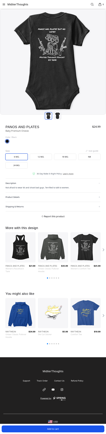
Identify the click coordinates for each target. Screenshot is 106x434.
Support (26, 381)
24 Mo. (16, 165)
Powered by (45, 398)
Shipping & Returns (15, 206)
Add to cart (53, 428)
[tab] (48, 115)
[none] (91, 151)
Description (11, 183)
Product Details (13, 197)
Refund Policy (77, 381)
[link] (20, 247)
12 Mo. (41, 156)
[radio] (17, 157)
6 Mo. (16, 156)
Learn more (68, 173)
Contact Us (59, 381)
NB (89, 156)
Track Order (42, 381)
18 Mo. (65, 156)
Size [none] (8, 150)
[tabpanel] (53, 62)
